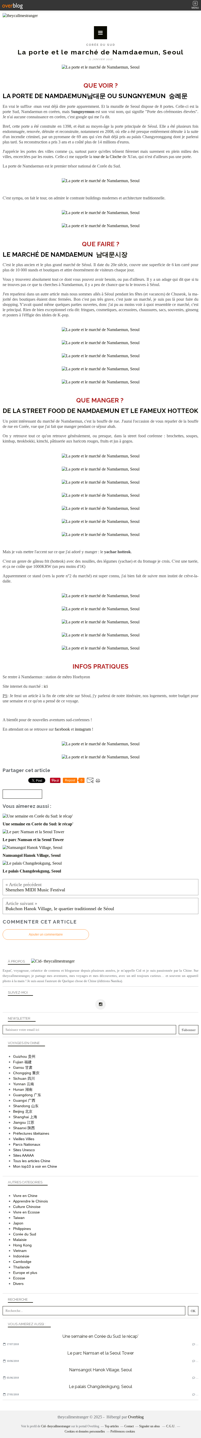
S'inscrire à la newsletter (22, 794)
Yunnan (19, 1084)
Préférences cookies (122, 1431)
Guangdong (23, 1095)
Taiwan (19, 1218)
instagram (83, 729)
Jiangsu (19, 1122)
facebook (62, 729)
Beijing (18, 1111)
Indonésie (21, 1256)
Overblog (136, 1417)
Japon (18, 1223)
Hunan (18, 1089)
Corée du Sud (100, 45)
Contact (129, 1426)
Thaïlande (21, 1267)
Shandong (21, 1106)
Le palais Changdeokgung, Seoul (100, 1386)
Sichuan (19, 1078)
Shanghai (21, 1117)
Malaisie (20, 1240)
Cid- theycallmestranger (55, 1426)
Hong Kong (22, 1245)
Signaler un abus (150, 1426)
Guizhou (20, 1056)
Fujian (18, 1062)
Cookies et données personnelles (85, 1431)
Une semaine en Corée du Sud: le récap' (100, 1336)
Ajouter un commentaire (46, 934)
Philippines (22, 1229)
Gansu (18, 1067)
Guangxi (20, 1100)
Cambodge (22, 1262)
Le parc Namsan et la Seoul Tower (100, 1353)
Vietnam (20, 1251)
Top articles (112, 1426)
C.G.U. (170, 1426)
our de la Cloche (107, 156)
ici (46, 686)
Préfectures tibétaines (31, 1133)
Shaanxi (19, 1128)
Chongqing (22, 1073)
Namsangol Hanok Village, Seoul (100, 1369)
